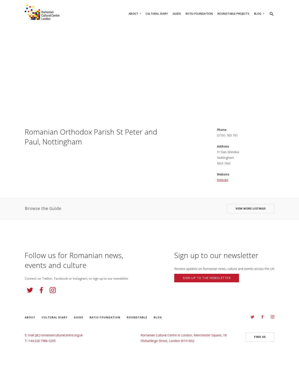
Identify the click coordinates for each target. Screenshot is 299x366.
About (134, 14)
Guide (177, 14)
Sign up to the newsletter (207, 278)
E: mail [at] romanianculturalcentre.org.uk (54, 335)
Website (222, 180)
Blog (258, 14)
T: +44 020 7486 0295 (40, 341)
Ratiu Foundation (199, 14)
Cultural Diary (157, 14)
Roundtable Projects (234, 14)
